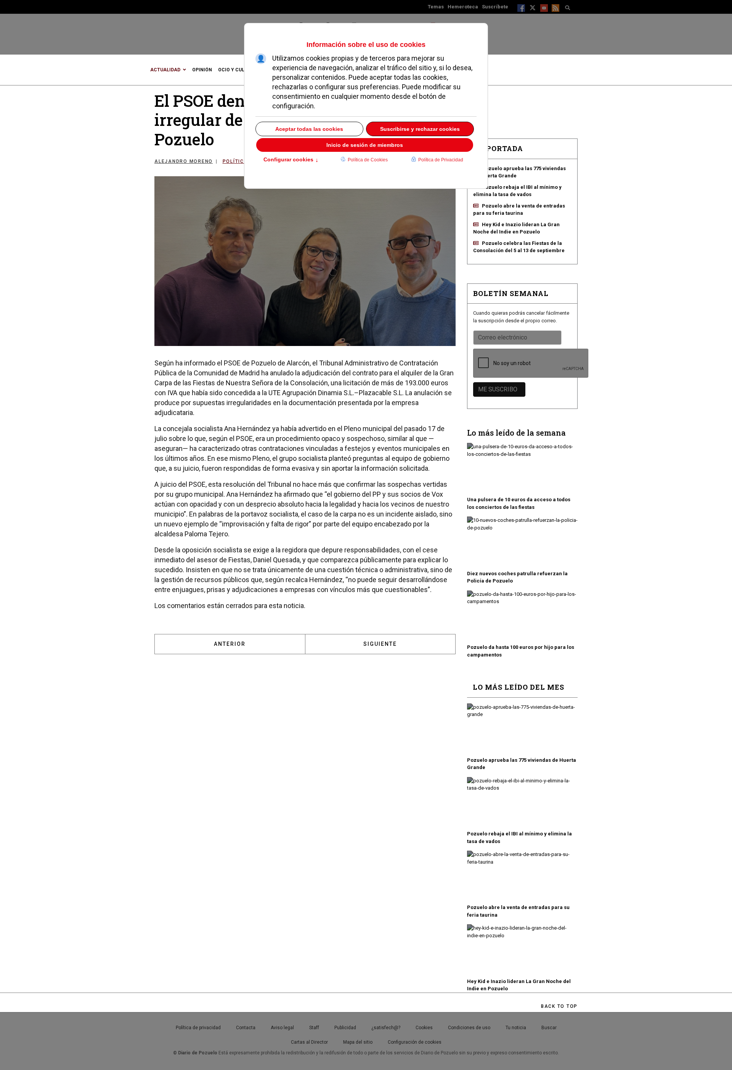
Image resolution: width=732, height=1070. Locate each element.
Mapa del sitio (357, 1042)
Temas (436, 7)
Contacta (245, 1027)
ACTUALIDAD (165, 69)
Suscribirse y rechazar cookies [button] (420, 129)
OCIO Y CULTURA (237, 69)
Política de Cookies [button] (368, 160)
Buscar (549, 1027)
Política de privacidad (198, 1027)
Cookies (424, 1027)
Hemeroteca (463, 7)
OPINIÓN (202, 69)
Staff (314, 1027)
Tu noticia (516, 1027)
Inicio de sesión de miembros (364, 145)
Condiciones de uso (469, 1027)
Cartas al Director (309, 1042)
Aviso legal (282, 1027)
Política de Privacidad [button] (440, 160)
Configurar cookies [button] (290, 160)
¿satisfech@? (385, 1027)
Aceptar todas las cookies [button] (309, 129)
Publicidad (345, 1027)
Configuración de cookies (414, 1042)
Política (235, 161)
